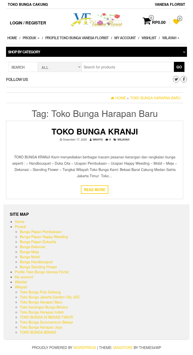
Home (12, 37)
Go (179, 66)
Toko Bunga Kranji (95, 131)
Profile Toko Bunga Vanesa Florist (77, 37)
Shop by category (24, 51)
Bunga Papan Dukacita (38, 241)
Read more (94, 189)
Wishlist (148, 37)
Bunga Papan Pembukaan (41, 231)
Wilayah (169, 37)
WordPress (84, 347)
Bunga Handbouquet (36, 261)
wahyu (98, 139)
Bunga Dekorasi (32, 246)
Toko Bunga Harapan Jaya (41, 327)
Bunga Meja (29, 251)
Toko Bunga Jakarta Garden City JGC (50, 296)
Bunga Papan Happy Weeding (44, 236)
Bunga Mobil (30, 256)
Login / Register (28, 23)
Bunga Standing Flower (38, 266)
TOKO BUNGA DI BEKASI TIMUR (46, 317)
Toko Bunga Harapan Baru (41, 301)
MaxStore (123, 347)
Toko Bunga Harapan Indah (42, 312)
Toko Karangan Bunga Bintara (44, 306)
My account (125, 37)
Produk (30, 37)
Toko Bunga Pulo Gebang (40, 291)
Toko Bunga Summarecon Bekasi (46, 322)
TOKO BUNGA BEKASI (38, 332)
